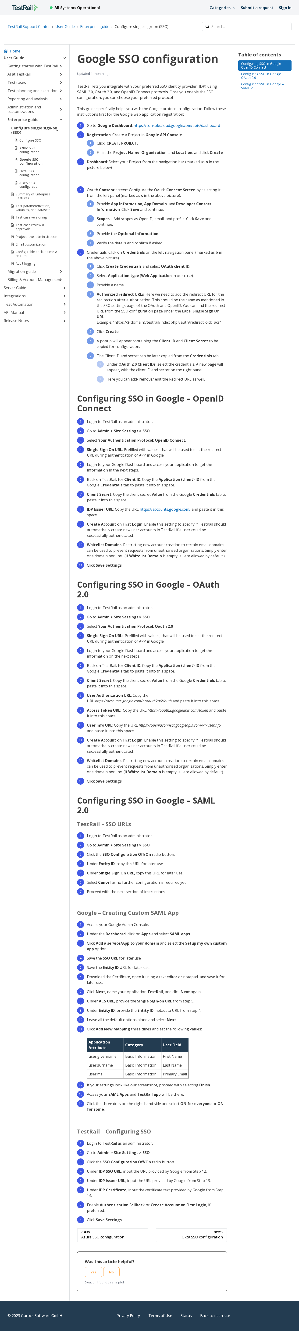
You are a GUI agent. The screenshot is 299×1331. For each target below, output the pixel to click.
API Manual (14, 312)
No (111, 1272)
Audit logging (25, 263)
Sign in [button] (285, 7)
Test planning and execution (32, 90)
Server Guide (15, 287)
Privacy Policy (128, 1315)
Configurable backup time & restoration (37, 254)
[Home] (24, 8)
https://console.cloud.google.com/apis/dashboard (177, 125)
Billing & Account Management (34, 279)
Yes (93, 1272)
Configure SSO (30, 140)
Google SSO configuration (31, 161)
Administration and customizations (24, 109)
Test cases (16, 82)
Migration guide (21, 271)
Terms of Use (160, 1315)
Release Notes (16, 320)
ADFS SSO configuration (29, 184)
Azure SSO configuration (29, 150)
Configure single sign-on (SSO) (141, 26)
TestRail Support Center (28, 26)
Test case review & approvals (30, 227)
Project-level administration (36, 236)
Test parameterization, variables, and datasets (33, 208)
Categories (220, 7)
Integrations (15, 295)
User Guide (65, 26)
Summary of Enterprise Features (33, 196)
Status (186, 1315)
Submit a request (257, 7)
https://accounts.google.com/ (165, 509)
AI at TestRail (19, 74)
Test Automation (18, 304)
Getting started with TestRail (32, 66)
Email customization (31, 244)
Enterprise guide (94, 26)
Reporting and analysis (27, 98)
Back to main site (215, 1315)
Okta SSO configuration (29, 173)
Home (15, 51)
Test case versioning (31, 217)
